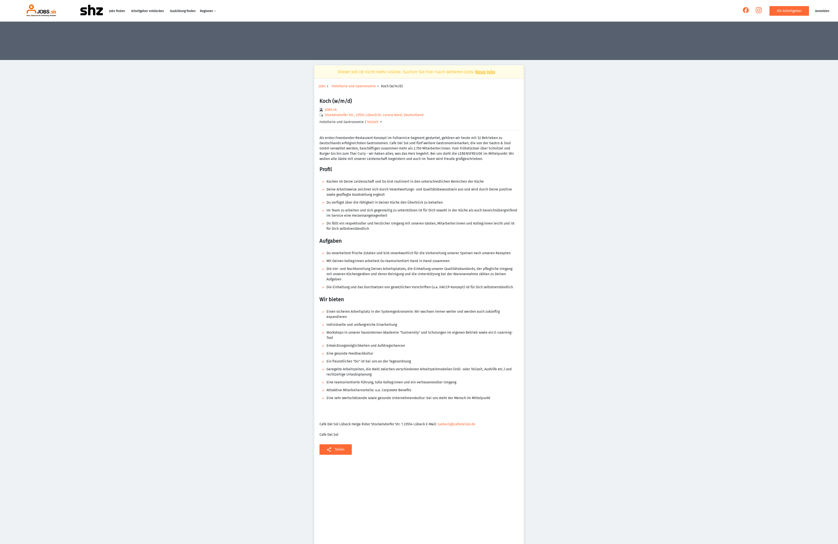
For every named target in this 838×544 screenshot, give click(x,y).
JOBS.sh (331, 110)
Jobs (322, 86)
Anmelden (822, 11)
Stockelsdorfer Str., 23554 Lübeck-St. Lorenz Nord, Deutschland (374, 115)
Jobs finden (117, 11)
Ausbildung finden (183, 11)
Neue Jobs (485, 71)
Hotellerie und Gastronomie (353, 86)
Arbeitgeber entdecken (147, 11)
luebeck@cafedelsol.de (456, 424)
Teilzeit (372, 122)
